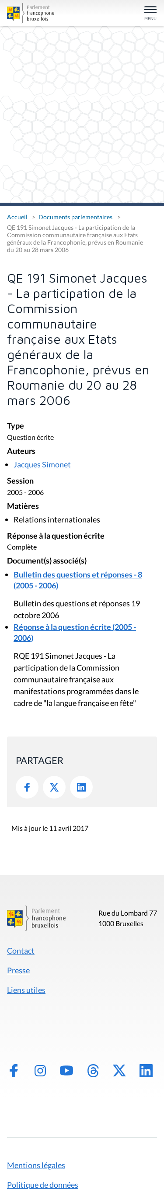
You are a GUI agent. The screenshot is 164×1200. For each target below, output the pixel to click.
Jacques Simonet (42, 464)
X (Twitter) (119, 1070)
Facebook (27, 787)
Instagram (40, 1070)
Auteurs (21, 451)
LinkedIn (81, 787)
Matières (23, 506)
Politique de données (42, 1185)
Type (15, 426)
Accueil (17, 217)
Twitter (54, 787)
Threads (93, 1070)
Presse (18, 970)
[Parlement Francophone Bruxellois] (30, 13)
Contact (21, 950)
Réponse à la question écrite (56, 536)
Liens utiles (26, 990)
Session (20, 481)
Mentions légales (36, 1165)
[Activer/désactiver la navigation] (150, 13)
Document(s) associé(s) (47, 561)
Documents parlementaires (75, 217)
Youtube (66, 1070)
